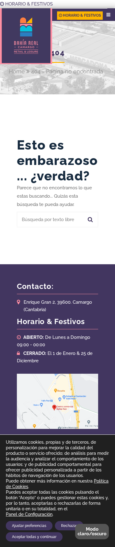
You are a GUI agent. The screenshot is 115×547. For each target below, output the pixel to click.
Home (17, 71)
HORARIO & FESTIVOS (28, 4)
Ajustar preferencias (29, 526)
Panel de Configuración (29, 514)
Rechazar (69, 526)
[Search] (89, 219)
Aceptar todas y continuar (34, 537)
